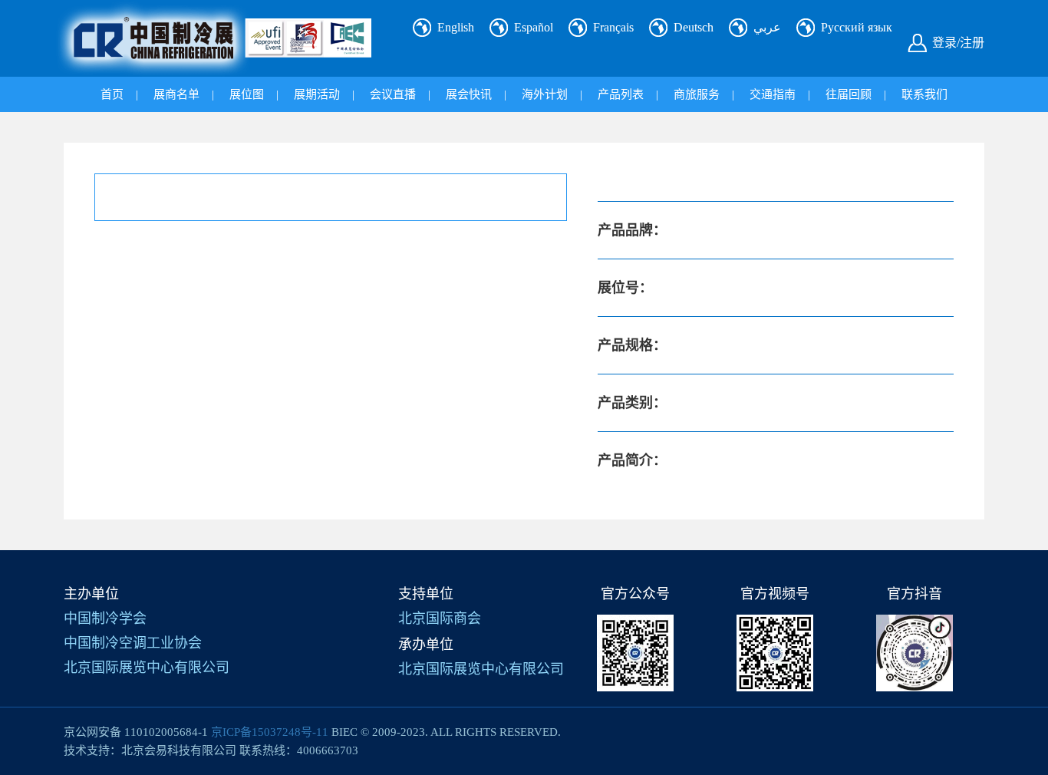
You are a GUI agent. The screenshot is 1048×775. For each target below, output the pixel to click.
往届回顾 (849, 94)
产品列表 (621, 94)
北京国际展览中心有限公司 (146, 667)
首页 (112, 94)
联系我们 (924, 94)
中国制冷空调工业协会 (133, 643)
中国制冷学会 (105, 618)
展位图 (246, 94)
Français (613, 27)
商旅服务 (697, 94)
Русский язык (856, 27)
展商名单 (176, 94)
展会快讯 (469, 94)
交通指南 (773, 94)
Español (533, 27)
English (455, 27)
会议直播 (393, 94)
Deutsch (693, 27)
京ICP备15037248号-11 (269, 732)
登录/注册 (958, 42)
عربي (767, 27)
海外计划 (545, 94)
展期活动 (317, 94)
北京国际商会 (439, 618)
